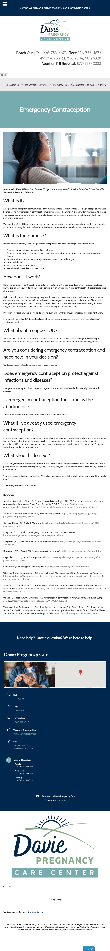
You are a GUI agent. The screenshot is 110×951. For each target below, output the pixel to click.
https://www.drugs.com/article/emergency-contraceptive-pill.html (33, 535)
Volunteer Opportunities (24, 734)
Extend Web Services (35, 912)
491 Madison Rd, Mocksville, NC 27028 (70, 58)
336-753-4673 (55, 52)
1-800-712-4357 (21, 722)
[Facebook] (2, 75)
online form (60, 800)
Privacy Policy (55, 899)
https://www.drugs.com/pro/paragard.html (82, 551)
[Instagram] (6, 75)
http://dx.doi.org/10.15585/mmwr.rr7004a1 (80, 613)
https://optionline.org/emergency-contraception (67, 566)
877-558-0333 (89, 63)
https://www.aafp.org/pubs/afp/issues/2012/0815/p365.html (39, 601)
